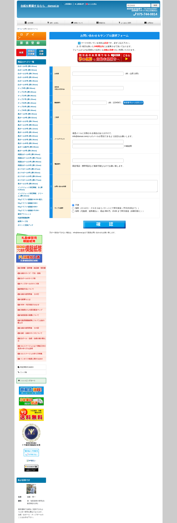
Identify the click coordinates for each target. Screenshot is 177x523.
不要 (77, 205)
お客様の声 (80, 4)
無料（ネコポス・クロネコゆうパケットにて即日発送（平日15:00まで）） (107, 208)
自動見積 (41, 52)
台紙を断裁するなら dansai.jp (40, 5)
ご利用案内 (68, 4)
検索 (21, 52)
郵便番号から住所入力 (133, 102)
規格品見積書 (31, 52)
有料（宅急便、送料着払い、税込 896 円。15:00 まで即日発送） (109, 211)
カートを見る (92, 4)
